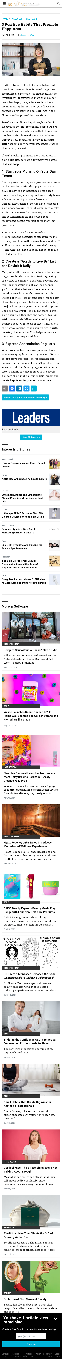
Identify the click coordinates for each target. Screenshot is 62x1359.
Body (6, 706)
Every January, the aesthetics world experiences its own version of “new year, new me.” (29, 1115)
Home (5, 19)
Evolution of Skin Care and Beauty (25, 1299)
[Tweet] (26, 388)
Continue (31, 1344)
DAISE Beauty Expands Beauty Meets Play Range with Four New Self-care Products (30, 910)
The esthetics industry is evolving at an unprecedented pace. (28, 1050)
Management (7, 459)
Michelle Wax (27, 35)
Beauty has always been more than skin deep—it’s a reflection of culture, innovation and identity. (30, 1308)
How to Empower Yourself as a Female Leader (24, 465)
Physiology (10, 1162)
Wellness (17, 19)
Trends (5, 491)
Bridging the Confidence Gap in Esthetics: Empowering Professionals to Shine (30, 1041)
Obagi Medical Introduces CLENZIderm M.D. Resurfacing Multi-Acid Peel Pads (24, 581)
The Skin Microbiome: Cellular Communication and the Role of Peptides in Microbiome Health (20, 564)
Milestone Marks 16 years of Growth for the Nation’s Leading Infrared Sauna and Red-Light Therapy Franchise (30, 659)
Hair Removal (10, 767)
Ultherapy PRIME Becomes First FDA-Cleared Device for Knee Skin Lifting (23, 515)
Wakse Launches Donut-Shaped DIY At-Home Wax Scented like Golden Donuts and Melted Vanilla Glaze (31, 716)
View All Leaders (31, 437)
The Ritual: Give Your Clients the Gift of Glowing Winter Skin (28, 1235)
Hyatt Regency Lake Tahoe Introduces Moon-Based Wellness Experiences (28, 844)
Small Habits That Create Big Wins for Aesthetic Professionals (27, 1103)
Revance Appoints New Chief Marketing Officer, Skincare (18, 531)
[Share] (12, 388)
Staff (6, 1034)
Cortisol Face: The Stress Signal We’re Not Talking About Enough (30, 1169)
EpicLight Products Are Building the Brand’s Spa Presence (22, 547)
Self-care (31, 19)
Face (4, 541)
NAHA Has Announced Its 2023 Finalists (24, 479)
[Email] (5, 388)
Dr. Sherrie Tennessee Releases (29, 975)
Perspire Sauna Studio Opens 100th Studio (30, 650)
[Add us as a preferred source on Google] (34, 388)
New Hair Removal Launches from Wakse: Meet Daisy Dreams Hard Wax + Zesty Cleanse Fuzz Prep (30, 777)
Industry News (8, 525)
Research (6, 557)
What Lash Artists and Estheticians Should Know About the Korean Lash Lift (22, 498)
